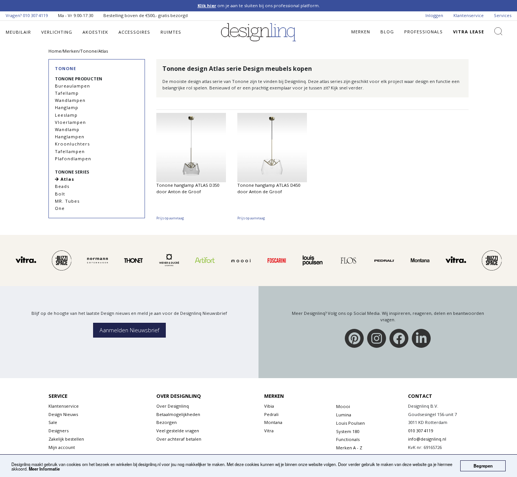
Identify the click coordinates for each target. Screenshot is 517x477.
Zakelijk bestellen (66, 439)
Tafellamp (67, 93)
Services (502, 15)
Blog (387, 31)
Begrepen (483, 466)
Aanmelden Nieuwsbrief (129, 330)
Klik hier (207, 5)
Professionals (423, 31)
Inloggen (434, 15)
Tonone (65, 68)
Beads (62, 186)
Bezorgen (166, 422)
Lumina (343, 415)
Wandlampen (70, 100)
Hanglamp (66, 107)
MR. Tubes (67, 201)
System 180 (347, 431)
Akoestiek (95, 32)
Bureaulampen (72, 86)
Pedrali (271, 414)
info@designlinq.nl (427, 439)
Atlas (66, 179)
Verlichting (56, 32)
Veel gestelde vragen (177, 430)
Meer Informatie (44, 469)
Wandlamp (67, 129)
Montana (273, 422)
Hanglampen (69, 136)
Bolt (60, 194)
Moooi (343, 406)
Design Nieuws (63, 414)
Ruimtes (170, 32)
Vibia (269, 406)
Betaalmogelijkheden (178, 414)
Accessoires (134, 32)
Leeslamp (66, 115)
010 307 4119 (35, 15)
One (60, 208)
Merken (360, 31)
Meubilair (18, 32)
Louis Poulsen (350, 423)
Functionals (348, 439)
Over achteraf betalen (178, 439)
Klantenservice (468, 15)
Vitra (269, 430)
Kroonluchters (72, 144)
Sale (52, 422)
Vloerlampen (70, 122)
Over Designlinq (172, 406)
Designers (58, 430)
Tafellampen (70, 151)
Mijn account (61, 447)
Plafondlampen (73, 158)
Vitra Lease (468, 31)
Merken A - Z (349, 447)
